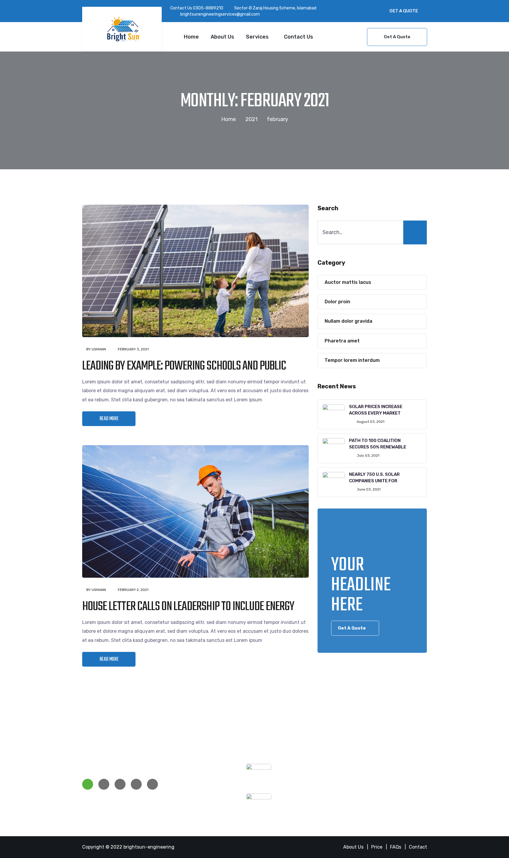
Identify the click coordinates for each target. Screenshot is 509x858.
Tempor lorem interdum (352, 360)
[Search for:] (372, 232)
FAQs (395, 847)
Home (191, 37)
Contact (418, 847)
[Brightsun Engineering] (122, 29)
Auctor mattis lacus (348, 282)
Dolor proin (337, 301)
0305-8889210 (208, 8)
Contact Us (298, 37)
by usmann (96, 349)
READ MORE (109, 419)
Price (376, 847)
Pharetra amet (342, 341)
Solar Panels (184, 766)
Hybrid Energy (186, 775)
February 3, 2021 (133, 349)
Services (257, 37)
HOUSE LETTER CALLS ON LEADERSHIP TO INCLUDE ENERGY (188, 607)
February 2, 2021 (133, 590)
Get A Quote (403, 11)
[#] (87, 784)
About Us (222, 37)
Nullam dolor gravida (348, 321)
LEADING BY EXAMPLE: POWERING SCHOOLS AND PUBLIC (184, 366)
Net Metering (185, 784)
